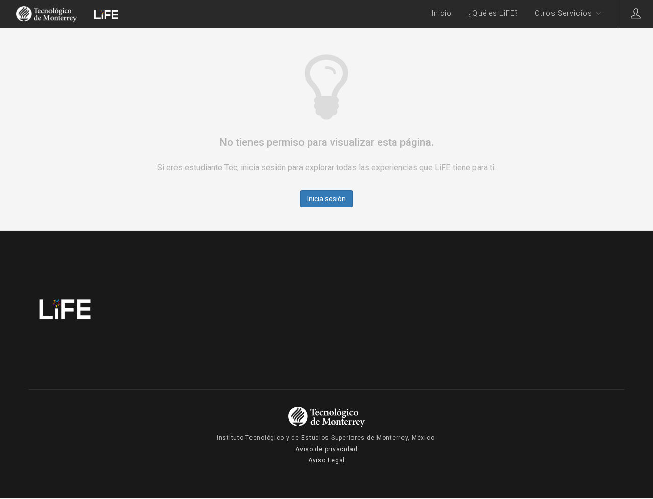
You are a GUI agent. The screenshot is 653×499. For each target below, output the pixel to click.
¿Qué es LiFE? (493, 13)
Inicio (442, 13)
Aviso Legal (326, 460)
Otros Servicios (563, 13)
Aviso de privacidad (326, 449)
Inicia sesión (326, 199)
